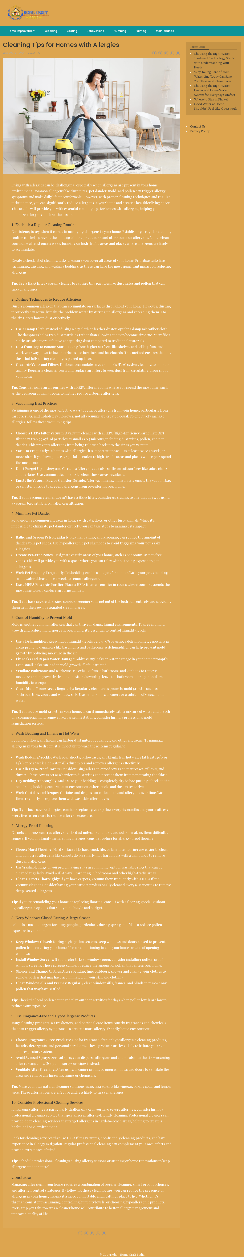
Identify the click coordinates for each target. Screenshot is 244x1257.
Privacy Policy (200, 131)
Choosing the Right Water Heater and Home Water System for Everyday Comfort (214, 90)
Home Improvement (21, 31)
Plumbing (119, 31)
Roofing (72, 31)
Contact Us (197, 126)
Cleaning (51, 31)
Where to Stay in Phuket (211, 99)
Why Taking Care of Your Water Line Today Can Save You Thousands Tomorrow (213, 76)
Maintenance (165, 31)
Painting (141, 31)
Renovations (95, 31)
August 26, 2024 (14, 53)
